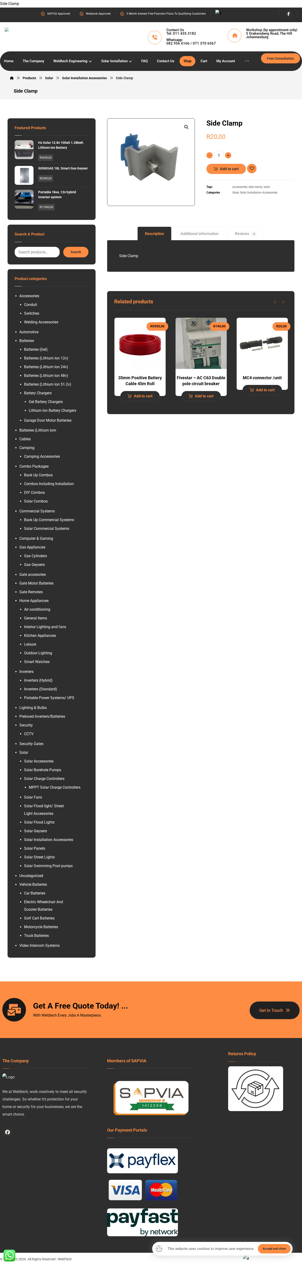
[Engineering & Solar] (53, 36)
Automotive (28, 332)
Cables (25, 439)
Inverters (26, 671)
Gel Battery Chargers (46, 402)
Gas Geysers (34, 564)
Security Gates (31, 744)
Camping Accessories (42, 456)
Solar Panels (34, 848)
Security (26, 725)
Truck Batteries (36, 935)
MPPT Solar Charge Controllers (54, 787)
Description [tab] (154, 233)
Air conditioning (37, 609)
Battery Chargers (38, 393)
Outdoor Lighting (38, 653)
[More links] (247, 61)
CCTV (29, 734)
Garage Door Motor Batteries (47, 420)
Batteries (26, 340)
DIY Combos (34, 492)
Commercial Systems (37, 511)
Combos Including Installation (49, 484)
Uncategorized (31, 876)
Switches (31, 313)
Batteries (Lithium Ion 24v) (46, 367)
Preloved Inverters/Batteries (42, 716)
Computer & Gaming (36, 538)
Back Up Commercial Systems (49, 520)
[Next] (283, 302)
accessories (239, 187)
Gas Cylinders (35, 556)
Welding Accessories (41, 322)
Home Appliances (34, 600)
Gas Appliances (32, 547)
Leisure (30, 644)
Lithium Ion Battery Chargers (52, 410)
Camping (26, 447)
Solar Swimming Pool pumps (48, 866)
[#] (8, 1132)
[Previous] (275, 302)
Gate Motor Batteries (36, 583)
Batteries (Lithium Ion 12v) (46, 358)
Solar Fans (33, 797)
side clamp (255, 187)
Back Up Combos (38, 475)
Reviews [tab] (245, 233)
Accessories (29, 296)
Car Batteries (34, 893)
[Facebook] (288, 14)
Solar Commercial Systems (46, 528)
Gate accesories (32, 574)
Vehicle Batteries (33, 884)
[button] (186, 127)
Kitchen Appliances (40, 635)
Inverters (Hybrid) (38, 680)
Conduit (30, 304)
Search (76, 252)
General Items (35, 618)
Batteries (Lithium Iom (37, 430)
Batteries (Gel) (36, 349)
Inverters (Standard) (40, 689)
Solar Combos (36, 501)
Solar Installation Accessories (258, 192)
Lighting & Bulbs (33, 707)
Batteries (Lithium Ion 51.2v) (47, 384)
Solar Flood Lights (39, 822)
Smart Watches (37, 661)
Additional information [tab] (199, 233)
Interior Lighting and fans (45, 627)
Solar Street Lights (39, 857)
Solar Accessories (39, 761)
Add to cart (229, 169)
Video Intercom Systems (39, 945)
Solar (235, 192)
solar (267, 187)
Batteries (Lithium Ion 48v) (46, 375)
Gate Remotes (31, 592)
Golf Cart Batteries (39, 918)
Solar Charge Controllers (44, 778)
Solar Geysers (35, 831)
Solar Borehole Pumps (42, 770)
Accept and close (274, 1248)
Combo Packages (34, 466)
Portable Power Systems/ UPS (49, 698)
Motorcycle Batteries (41, 927)
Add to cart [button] (143, 396)
